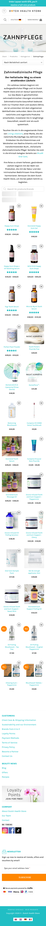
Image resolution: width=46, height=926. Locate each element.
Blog (4, 768)
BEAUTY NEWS (9, 763)
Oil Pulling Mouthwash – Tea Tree (12, 647)
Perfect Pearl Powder (12, 347)
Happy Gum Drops (12, 226)
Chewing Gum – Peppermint (12, 684)
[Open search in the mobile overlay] (5, 19)
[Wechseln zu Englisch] (15, 919)
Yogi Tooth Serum (12, 307)
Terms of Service (9, 742)
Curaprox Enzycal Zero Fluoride (34, 460)
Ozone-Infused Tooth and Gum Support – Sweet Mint (12, 609)
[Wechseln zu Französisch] (30, 919)
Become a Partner (10, 751)
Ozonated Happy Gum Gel (34, 227)
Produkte (14, 56)
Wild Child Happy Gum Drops (34, 267)
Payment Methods (10, 738)
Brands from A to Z (11, 729)
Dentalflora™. (34, 385)
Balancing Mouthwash (12, 424)
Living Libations (15, 133)
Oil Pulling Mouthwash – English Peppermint (34, 647)
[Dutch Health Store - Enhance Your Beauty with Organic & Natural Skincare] (24, 11)
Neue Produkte (31, 910)
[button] (4, 11)
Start (4, 56)
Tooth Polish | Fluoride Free (34, 348)
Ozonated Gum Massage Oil (12, 496)
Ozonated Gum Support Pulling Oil (34, 608)
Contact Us (7, 756)
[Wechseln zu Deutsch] (25, 919)
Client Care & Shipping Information (19, 720)
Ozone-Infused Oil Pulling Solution (12, 534)
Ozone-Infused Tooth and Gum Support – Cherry (34, 535)
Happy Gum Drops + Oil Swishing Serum (12, 267)
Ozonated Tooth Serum (12, 460)
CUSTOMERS (8, 716)
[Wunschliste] (19, 206)
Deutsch (14, 20)
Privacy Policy (8, 747)
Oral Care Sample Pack (12, 572)
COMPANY (7, 807)
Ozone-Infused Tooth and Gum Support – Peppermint (34, 497)
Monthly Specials (15, 910)
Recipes (5, 777)
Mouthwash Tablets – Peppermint (34, 684)
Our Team (6, 815)
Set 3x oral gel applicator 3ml (34, 572)
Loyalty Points (8, 733)
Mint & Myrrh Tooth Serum (34, 308)
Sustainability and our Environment (19, 724)
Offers (5, 772)
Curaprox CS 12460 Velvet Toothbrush (34, 424)
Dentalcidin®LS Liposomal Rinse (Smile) (12, 387)
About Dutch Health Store (14, 811)
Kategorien (25, 56)
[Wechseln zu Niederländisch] (20, 919)
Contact (5, 820)
